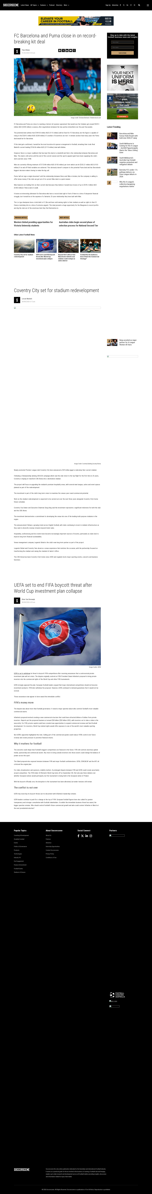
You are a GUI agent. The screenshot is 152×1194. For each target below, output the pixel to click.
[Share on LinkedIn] (67, 50)
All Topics (34, 5)
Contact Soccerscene (52, 850)
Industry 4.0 (17, 857)
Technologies (18, 854)
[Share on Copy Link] (74, 50)
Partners (48, 839)
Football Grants (18, 868)
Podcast (52, 5)
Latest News (25, 5)
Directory (59, 5)
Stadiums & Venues (19, 872)
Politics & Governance (20, 846)
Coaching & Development (21, 835)
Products (16, 850)
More (65, 5)
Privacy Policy (50, 854)
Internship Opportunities (53, 846)
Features (43, 5)
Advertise (115, 5)
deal (71, 470)
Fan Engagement (19, 861)
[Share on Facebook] (59, 50)
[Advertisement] (57, 272)
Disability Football (19, 839)
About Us (48, 835)
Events (16, 843)
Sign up (108, 5)
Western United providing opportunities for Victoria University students (33, 224)
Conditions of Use (51, 857)
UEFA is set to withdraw (22, 673)
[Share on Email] (70, 50)
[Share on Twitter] (63, 50)
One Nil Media (90, 1189)
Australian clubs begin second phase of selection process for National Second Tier (78, 224)
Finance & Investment (20, 865)
